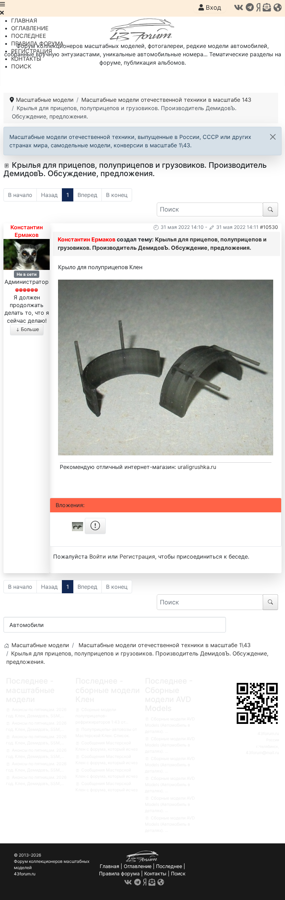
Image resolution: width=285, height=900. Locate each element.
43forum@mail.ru (262, 752)
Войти (97, 556)
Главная (109, 866)
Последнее (169, 866)
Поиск (178, 873)
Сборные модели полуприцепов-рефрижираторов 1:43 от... (101, 716)
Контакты (155, 873)
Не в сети (26, 274)
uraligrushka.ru (197, 466)
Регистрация (137, 556)
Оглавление (138, 866)
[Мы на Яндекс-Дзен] (258, 7)
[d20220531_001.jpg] (165, 367)
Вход (212, 7)
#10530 (269, 227)
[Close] (272, 137)
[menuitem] (24, 20)
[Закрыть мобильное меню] (2, 12)
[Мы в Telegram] (250, 7)
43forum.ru (268, 733)
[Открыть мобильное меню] (2, 4)
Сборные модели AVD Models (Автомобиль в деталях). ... (170, 725)
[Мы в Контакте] (238, 7)
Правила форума (119, 873)
